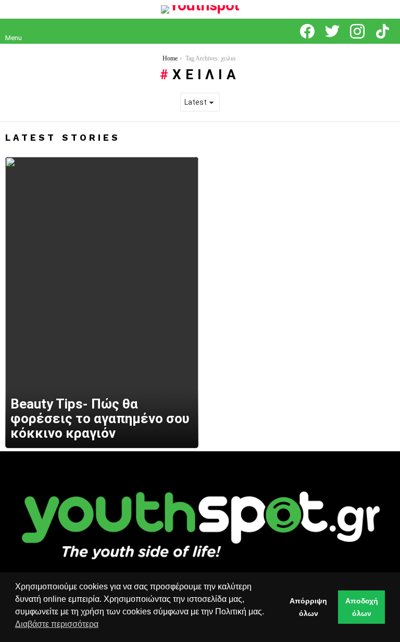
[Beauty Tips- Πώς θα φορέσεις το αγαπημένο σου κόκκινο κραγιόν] (101, 303)
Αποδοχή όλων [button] (361, 607)
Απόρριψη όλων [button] (308, 607)
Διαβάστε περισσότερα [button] (56, 624)
